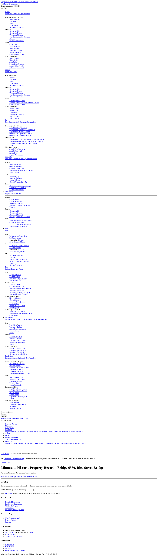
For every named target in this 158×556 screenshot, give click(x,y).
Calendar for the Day (16, 168)
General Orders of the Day (18, 182)
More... (11, 145)
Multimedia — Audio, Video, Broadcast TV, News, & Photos (26, 319)
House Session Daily (16, 377)
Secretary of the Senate (17, 101)
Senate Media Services (17, 342)
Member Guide (14, 383)
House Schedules (15, 164)
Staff (11, 23)
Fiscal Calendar (14, 172)
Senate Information (15, 385)
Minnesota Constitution (17, 311)
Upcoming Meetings (16, 35)
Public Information (15, 50)
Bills (6, 228)
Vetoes (11, 263)
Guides (7, 433)
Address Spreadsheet (16, 68)
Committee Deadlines (16, 41)
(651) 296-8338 (10, 532)
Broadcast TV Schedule (17, 188)
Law (6, 267)
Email (31, 532)
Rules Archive (14, 304)
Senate (7, 70)
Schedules (8, 157)
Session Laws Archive (17, 290)
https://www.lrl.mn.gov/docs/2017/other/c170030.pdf (19, 476)
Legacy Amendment (16, 155)
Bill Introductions (15, 238)
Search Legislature (7, 6)
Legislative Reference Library (19, 132)
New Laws (13, 406)
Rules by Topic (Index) (17, 302)
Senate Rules (13, 110)
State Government (19, 432)
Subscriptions (14, 118)
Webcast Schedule (15, 327)
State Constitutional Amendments (20, 313)
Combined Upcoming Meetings (20, 186)
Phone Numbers (10, 534)
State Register (14, 308)
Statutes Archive (15, 280)
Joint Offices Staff (15, 151)
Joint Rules (13, 62)
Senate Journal (14, 108)
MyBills (12, 257)
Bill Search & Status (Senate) (19, 246)
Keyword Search (15, 275)
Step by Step (9, 439)
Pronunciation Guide (16, 66)
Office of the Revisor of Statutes (20, 135)
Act (22, 240)
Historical (8, 430)
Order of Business (15, 166)
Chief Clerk (13, 45)
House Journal (14, 58)
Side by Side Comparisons (18, 226)
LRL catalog (8, 493)
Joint (6, 120)
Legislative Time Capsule (18, 397)
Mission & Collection (12, 443)
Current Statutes (14, 277)
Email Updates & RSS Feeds (15, 550)
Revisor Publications (16, 371)
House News (9, 545)
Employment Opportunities (76, 443)
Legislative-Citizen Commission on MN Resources (26, 139)
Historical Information (12, 502)
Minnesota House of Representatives (17, 14)
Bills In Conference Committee (20, 224)
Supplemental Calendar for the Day (21, 170)
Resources (17, 439)
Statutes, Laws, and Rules (14, 269)
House (7, 12)
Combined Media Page (17, 348)
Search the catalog (7, 490)
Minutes (12, 39)
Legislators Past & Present (18, 391)
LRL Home (5, 454)
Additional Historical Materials (72, 432)
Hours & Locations (26, 443)
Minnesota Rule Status (17, 306)
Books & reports (15, 408)
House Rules (13, 60)
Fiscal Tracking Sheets (17, 242)
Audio (20, 325)
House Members (15, 19)
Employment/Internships (13, 504)
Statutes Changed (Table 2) (18, 294)
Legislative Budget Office (18, 128)
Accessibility (13, 153)
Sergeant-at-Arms (15, 52)
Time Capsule (48, 432)
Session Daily (14, 331)
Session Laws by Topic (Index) (20, 288)
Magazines (8, 426)
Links (7, 435)
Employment (13, 25)
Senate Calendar (15, 180)
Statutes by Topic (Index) (18, 279)
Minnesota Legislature (10, 4)
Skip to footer (33, 2)
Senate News (9, 547)
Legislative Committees (13, 193)
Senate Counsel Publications (19, 368)
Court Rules (13, 315)
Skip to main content (8, 2)
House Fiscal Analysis (17, 364)
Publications (9, 356)
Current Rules (14, 300)
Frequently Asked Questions (14, 510)
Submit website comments (14, 536)
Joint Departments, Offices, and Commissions (20, 122)
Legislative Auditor (15, 369)
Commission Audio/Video (18, 354)
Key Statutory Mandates (58, 443)
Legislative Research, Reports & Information (20, 358)
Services (47, 443)
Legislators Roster (15, 381)
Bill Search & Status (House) (19, 236)
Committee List (14, 31)
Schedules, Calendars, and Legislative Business (21, 159)
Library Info (9, 441)
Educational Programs (16, 64)
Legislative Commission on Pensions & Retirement (26, 141)
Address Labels (14, 116)
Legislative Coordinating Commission (22, 130)
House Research (15, 48)
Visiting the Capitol (11, 506)
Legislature (9, 432)
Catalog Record (6, 462)
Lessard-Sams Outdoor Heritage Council (23, 143)
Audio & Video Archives (17, 329)
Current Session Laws (16, 265)
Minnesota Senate (11, 72)
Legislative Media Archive (18, 350)
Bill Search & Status (16, 255)
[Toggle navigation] (2, 8)
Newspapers (9, 428)
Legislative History (11, 437)
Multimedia (9, 317)
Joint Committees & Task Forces (20, 221)
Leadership (13, 21)
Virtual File (57, 432)
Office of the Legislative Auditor (20, 134)
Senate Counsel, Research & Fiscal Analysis (24, 103)
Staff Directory (39, 443)
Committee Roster (15, 33)
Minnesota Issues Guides (17, 404)
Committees (9, 192)
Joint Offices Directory (17, 149)
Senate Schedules (15, 176)
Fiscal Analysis (14, 46)
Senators (12, 77)
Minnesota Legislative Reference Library (15, 418)
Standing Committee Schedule (19, 37)
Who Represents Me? (16, 27)
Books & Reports (11, 424)
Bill (19, 240)
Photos (11, 333)
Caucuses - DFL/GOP (17, 54)
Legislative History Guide (18, 389)
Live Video (13, 325)
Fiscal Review (14, 402)
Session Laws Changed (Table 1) (20, 292)
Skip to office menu (22, 2)
